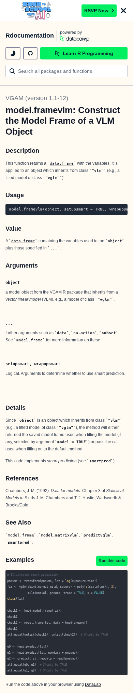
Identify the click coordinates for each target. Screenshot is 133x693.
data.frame (62, 163)
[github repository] (30, 53)
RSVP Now (96, 10)
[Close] (123, 10)
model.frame (29, 340)
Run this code (112, 560)
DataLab (93, 684)
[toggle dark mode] (12, 53)
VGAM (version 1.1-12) (36, 98)
